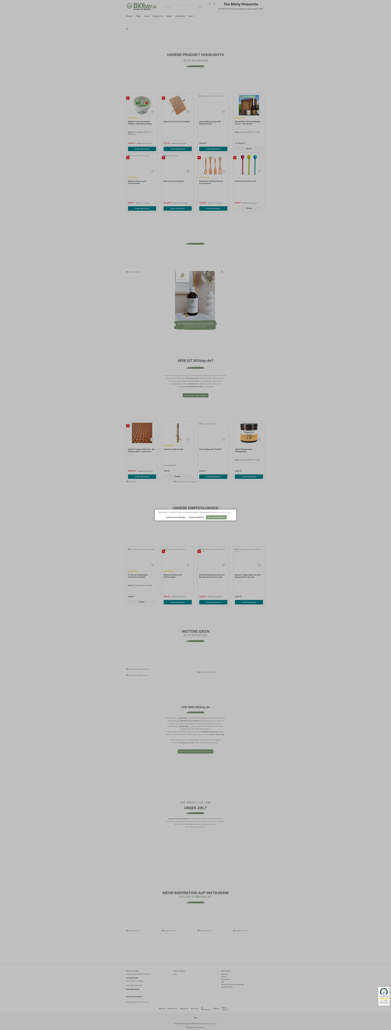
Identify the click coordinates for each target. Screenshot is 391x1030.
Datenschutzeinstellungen (175, 517)
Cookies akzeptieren (196, 517)
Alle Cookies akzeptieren (216, 517)
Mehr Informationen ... (225, 512)
